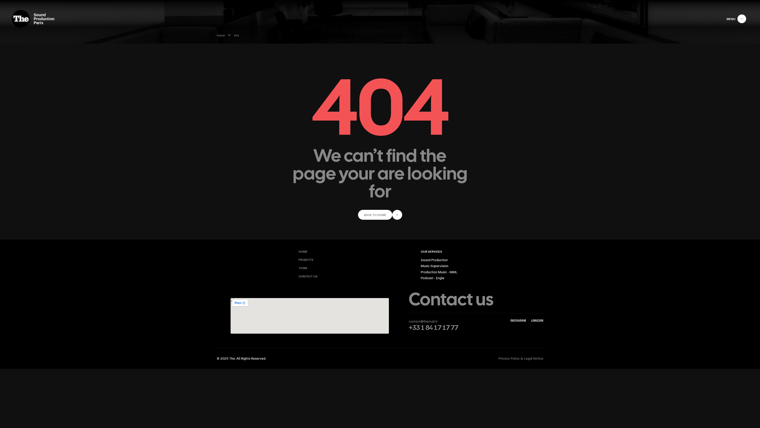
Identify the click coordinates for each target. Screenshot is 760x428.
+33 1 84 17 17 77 (433, 327)
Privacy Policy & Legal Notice (521, 358)
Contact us (451, 299)
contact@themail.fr (423, 321)
